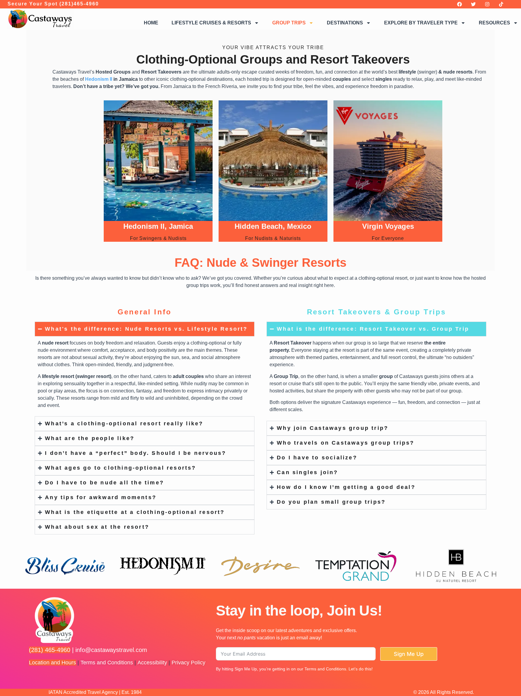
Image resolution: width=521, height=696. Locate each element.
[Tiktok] (501, 4)
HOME (151, 22)
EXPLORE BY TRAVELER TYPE (421, 22)
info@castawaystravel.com (111, 650)
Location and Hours (52, 663)
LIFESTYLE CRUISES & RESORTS (211, 22)
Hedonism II (98, 79)
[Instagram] (487, 4)
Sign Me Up (409, 654)
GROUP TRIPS (289, 22)
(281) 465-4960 (49, 650)
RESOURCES (494, 22)
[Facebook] (459, 4)
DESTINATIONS (345, 22)
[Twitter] (473, 4)
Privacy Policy (188, 663)
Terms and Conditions (107, 663)
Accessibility (152, 663)
